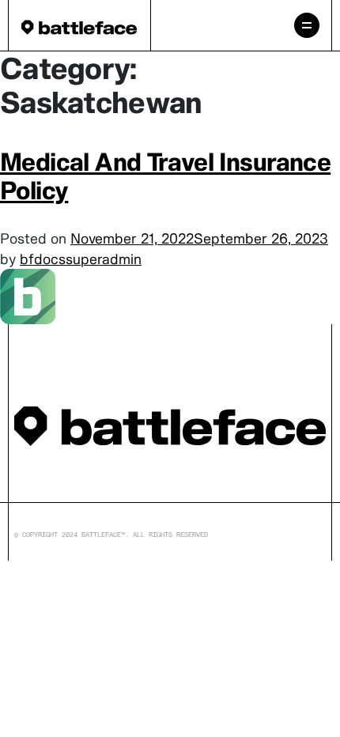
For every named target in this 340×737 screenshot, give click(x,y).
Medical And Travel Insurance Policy (165, 176)
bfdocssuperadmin (81, 259)
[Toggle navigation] (306, 25)
